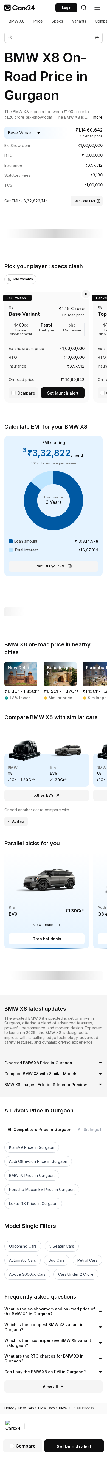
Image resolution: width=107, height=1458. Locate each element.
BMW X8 (17, 21)
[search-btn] (83, 7)
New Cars (27, 1408)
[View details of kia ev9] (46, 900)
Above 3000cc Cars (27, 1274)
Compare (26, 393)
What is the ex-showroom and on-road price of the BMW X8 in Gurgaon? (49, 1311)
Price (38, 21)
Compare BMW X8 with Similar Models (40, 1073)
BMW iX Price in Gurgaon (32, 1175)
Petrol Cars (87, 1260)
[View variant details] (46, 346)
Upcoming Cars (23, 1246)
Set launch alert (62, 393)
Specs (57, 21)
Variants (79, 21)
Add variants (22, 279)
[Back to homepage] (19, 7)
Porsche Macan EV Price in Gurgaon (42, 1189)
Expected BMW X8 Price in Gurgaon (38, 1062)
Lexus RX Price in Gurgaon (33, 1203)
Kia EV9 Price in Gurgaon (31, 1147)
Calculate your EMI (50, 566)
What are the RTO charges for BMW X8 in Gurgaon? (44, 1358)
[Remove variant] (86, 294)
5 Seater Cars (61, 1246)
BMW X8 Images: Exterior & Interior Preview (45, 1084)
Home (10, 1408)
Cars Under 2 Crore (76, 1274)
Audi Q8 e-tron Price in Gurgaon (38, 1161)
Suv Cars (57, 1260)
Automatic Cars (22, 1260)
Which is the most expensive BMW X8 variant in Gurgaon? (47, 1343)
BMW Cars (47, 1408)
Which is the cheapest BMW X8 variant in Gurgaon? (44, 1327)
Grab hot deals (46, 938)
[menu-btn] (97, 7)
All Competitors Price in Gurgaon (39, 1129)
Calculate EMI (84, 201)
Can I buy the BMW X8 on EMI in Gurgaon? (45, 1371)
